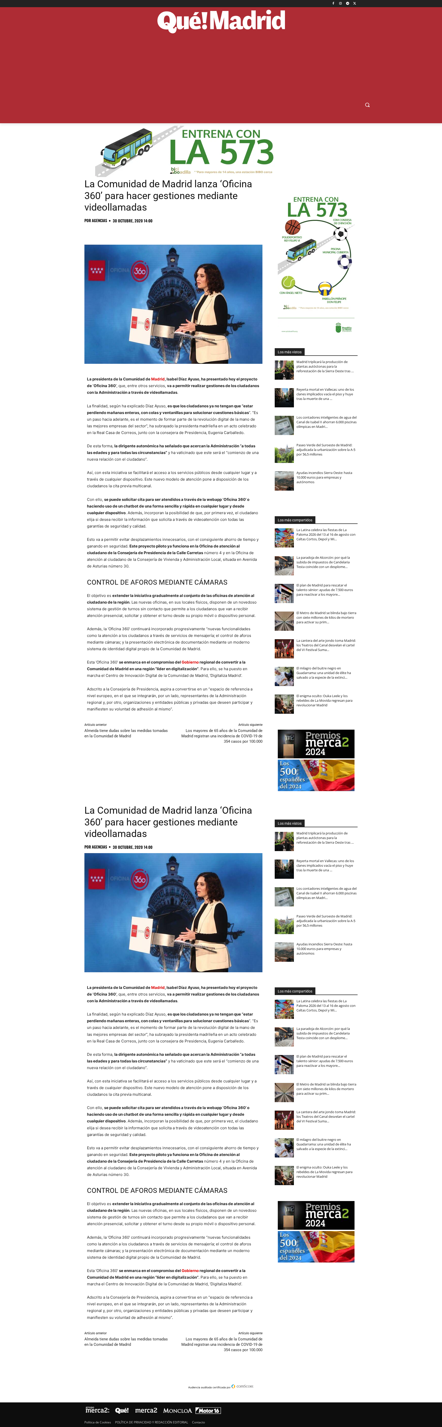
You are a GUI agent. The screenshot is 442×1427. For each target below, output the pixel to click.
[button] (367, 105)
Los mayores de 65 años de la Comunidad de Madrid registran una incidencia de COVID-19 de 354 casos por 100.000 (221, 736)
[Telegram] (347, 4)
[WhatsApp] (125, 232)
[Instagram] (341, 4)
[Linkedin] (148, 232)
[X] (355, 4)
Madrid (158, 379)
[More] (172, 232)
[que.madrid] (221, 22)
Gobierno (190, 662)
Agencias (99, 220)
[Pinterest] (113, 232)
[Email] (160, 232)
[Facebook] (333, 4)
